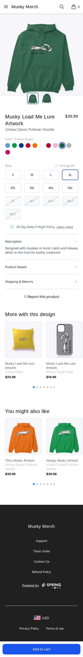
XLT (32, 201)
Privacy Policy (29, 628)
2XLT (51, 201)
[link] (23, 339)
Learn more (65, 227)
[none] (64, 166)
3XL (32, 188)
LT (12, 201)
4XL (51, 188)
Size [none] (8, 165)
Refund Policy (41, 572)
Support (41, 541)
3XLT (70, 201)
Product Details (16, 267)
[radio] (13, 175)
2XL (12, 188)
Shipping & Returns (19, 282)
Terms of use (55, 628)
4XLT (13, 214)
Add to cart (41, 649)
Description (13, 241)
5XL (70, 188)
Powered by (30, 585)
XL (70, 175)
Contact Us (41, 561)
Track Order (41, 551)
